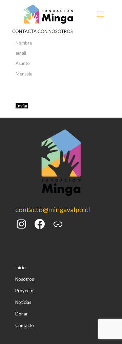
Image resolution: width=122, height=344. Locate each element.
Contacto (24, 325)
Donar (21, 313)
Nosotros (24, 279)
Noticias (23, 302)
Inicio (20, 267)
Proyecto (24, 290)
